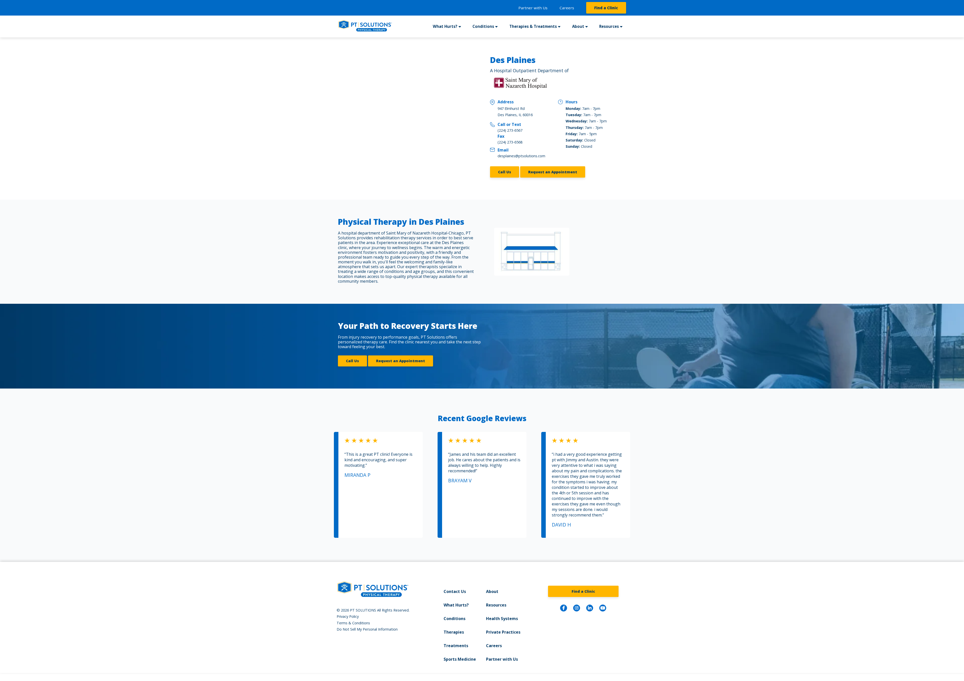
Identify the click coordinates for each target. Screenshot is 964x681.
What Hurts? (456, 605)
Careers (567, 7)
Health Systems (502, 618)
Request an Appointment (552, 172)
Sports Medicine (460, 659)
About (492, 591)
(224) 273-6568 (510, 142)
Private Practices (503, 632)
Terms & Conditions (353, 623)
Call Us (504, 172)
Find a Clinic (606, 7)
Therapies (454, 632)
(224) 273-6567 (510, 130)
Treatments (456, 645)
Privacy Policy (348, 616)
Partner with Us (533, 7)
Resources (496, 605)
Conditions (454, 618)
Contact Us (455, 591)
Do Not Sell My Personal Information (367, 629)
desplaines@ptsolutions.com (521, 156)
